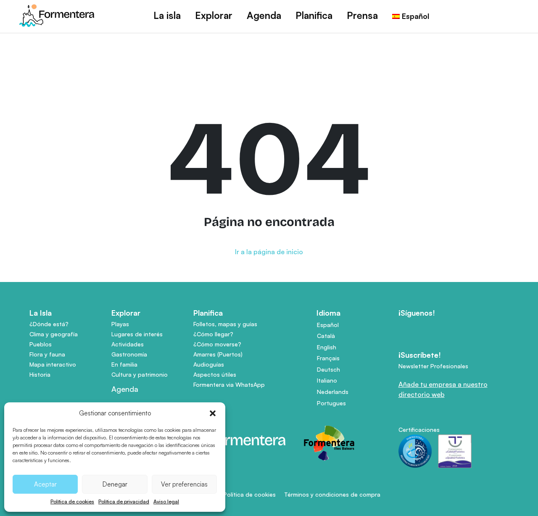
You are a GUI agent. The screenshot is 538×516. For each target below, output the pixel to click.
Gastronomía (129, 354)
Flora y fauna (47, 354)
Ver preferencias (184, 484)
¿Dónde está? (49, 323)
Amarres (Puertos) (218, 354)
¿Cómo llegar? (213, 334)
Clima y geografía (53, 334)
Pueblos (40, 344)
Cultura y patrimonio (139, 374)
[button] (212, 413)
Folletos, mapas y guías (225, 323)
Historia (39, 374)
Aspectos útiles (214, 374)
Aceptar (45, 484)
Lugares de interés (137, 334)
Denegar (115, 484)
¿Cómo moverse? (217, 344)
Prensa (362, 15)
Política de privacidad (123, 501)
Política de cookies (72, 501)
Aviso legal (166, 501)
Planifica (313, 15)
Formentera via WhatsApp (229, 384)
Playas (120, 323)
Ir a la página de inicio (269, 251)
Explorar (213, 15)
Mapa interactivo (52, 364)
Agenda (264, 15)
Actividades (127, 344)
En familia (124, 364)
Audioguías (208, 364)
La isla (167, 15)
